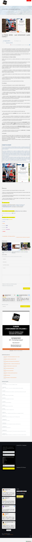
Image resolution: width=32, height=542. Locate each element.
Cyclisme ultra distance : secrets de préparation (10, 377)
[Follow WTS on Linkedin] (21, 491)
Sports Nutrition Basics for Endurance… (16, 252)
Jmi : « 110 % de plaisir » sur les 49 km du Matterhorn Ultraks (9, 384)
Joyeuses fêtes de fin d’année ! (6, 420)
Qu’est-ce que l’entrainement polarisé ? (9, 368)
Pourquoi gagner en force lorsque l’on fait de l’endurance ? (11, 361)
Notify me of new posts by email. (8, 285)
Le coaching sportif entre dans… (6, 252)
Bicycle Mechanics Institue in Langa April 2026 (8, 409)
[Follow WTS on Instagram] (24, 491)
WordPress (11, 534)
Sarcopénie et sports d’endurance (6, 427)
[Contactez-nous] (25, 491)
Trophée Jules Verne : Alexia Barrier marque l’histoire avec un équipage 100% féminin (12, 413)
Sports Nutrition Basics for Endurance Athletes (8, 395)
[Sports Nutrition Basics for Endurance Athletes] (16, 247)
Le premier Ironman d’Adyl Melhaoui (6, 402)
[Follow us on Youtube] (23, 491)
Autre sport (4, 463)
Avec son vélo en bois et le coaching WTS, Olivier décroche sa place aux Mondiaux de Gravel (14, 431)
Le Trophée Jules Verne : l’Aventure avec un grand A (23, 237)
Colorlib (6, 534)
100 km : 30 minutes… (24, 251)
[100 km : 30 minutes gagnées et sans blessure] (25, 247)
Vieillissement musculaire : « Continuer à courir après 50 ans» (12, 363)
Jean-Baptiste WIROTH (6, 40)
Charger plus (8, 530)
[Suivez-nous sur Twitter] (18, 491)
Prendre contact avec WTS (7, 206)
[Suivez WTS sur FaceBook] (17, 491)
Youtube (4, 231)
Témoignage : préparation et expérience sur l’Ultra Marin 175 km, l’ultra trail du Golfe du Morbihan (14, 434)
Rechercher (25, 306)
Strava (4, 223)
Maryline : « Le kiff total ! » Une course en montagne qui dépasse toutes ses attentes (12, 388)
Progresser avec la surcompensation (8, 370)
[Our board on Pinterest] (20, 491)
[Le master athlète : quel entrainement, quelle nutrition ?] (16, 25)
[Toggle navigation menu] (29, 2)
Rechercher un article (5, 304)
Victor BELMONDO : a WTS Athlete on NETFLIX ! (8, 236)
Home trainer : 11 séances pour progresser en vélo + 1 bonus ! (12, 356)
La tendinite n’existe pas (7, 375)
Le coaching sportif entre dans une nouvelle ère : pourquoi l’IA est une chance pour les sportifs (14, 391)
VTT (3, 462)
